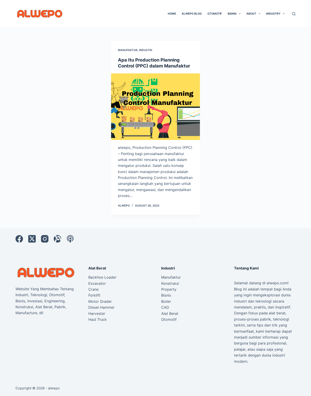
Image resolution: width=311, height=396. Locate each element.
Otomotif (214, 13)
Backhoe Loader (102, 277)
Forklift (94, 295)
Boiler (166, 301)
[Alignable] (57, 239)
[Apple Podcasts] (70, 239)
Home (172, 13)
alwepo (54, 388)
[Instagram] (44, 239)
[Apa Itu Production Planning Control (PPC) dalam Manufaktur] (155, 106)
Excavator (97, 283)
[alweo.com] (46, 272)
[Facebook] (19, 239)
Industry (273, 13)
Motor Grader (100, 301)
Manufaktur (128, 50)
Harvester (96, 313)
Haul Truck (97, 319)
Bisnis (232, 13)
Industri (145, 50)
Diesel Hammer (101, 307)
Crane (93, 289)
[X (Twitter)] (32, 239)
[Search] (294, 14)
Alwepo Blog (192, 13)
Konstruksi (170, 283)
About (251, 13)
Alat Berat (169, 313)
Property (168, 289)
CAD (165, 307)
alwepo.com (277, 283)
